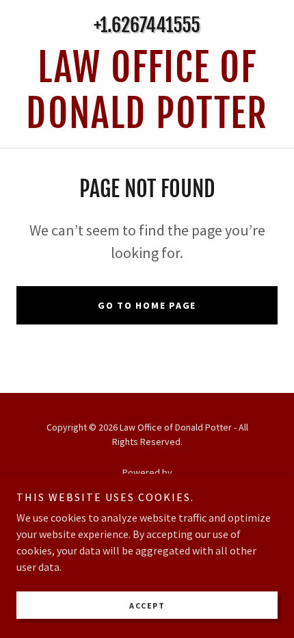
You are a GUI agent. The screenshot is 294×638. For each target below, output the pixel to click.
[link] (147, 91)
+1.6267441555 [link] (147, 25)
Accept (147, 605)
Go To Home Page (147, 305)
